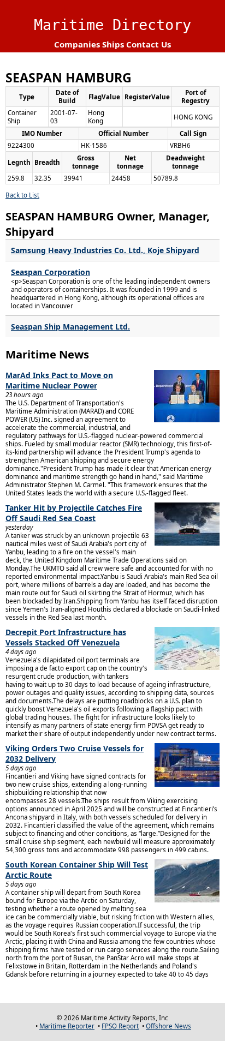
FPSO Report (120, 1026)
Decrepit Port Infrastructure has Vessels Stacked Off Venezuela (65, 637)
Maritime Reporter (66, 1026)
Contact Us (148, 44)
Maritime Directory (112, 24)
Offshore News (168, 1026)
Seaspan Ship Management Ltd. (70, 326)
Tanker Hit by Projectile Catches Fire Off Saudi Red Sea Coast (73, 512)
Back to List (22, 195)
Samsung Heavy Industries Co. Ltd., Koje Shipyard (105, 250)
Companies (77, 44)
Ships (113, 44)
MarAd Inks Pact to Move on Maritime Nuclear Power (59, 380)
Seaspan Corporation (50, 272)
